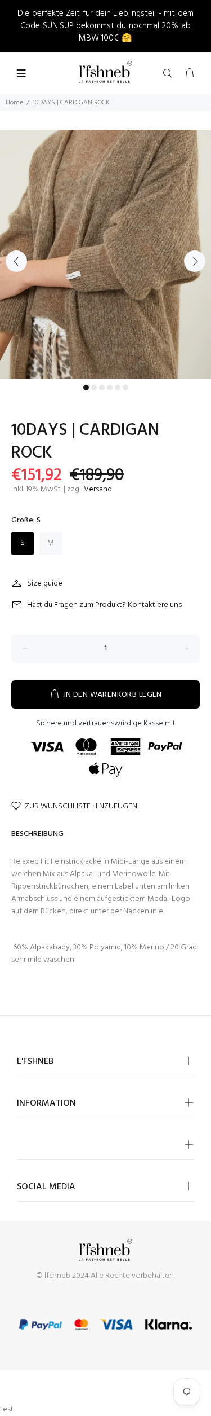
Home (14, 102)
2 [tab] (94, 387)
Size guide (44, 583)
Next (194, 261)
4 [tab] (110, 387)
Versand (98, 489)
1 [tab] (86, 387)
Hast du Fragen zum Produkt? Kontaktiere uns (104, 605)
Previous (16, 261)
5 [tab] (117, 387)
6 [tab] (125, 387)
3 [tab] (102, 387)
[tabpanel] (105, 254)
